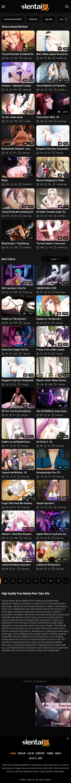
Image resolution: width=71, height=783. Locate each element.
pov (61, 19)
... (66, 581)
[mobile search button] (66, 6)
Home (13, 753)
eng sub (48, 19)
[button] (65, 19)
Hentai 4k (30, 780)
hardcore (33, 19)
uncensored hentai (13, 19)
